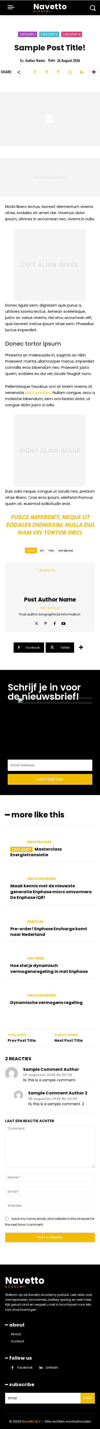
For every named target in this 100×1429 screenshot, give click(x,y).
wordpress (65, 550)
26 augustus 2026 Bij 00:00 (47, 1074)
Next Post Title (68, 1040)
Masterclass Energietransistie (36, 852)
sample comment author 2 (57, 1093)
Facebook (25, 1367)
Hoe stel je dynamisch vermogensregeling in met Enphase (49, 968)
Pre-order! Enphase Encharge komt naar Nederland (48, 931)
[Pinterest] (58, 72)
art (42, 550)
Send (88, 1398)
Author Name (35, 61)
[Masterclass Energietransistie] (14, 837)
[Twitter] (46, 72)
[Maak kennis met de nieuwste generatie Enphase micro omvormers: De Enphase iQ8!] (14, 874)
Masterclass (39, 842)
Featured (35, 958)
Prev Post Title (22, 1040)
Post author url (50, 608)
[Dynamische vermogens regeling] (14, 991)
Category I (27, 34)
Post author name (50, 599)
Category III (72, 34)
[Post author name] (50, 579)
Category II (49, 34)
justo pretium (38, 392)
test (51, 550)
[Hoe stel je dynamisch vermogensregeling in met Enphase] (14, 954)
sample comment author (51, 1069)
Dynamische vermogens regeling (46, 1003)
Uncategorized (41, 878)
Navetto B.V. (32, 1421)
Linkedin (52, 1367)
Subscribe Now (50, 779)
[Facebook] (34, 72)
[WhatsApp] (70, 72)
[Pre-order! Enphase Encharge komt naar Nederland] (14, 917)
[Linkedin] (82, 72)
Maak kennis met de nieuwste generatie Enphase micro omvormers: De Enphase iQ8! (51, 891)
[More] (93, 72)
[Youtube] (63, 622)
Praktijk (35, 921)
